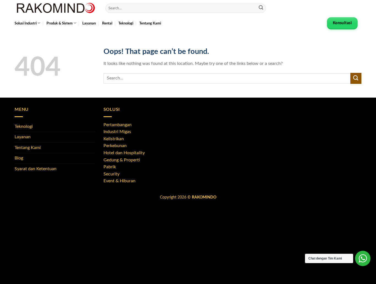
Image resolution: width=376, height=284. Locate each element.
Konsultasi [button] (342, 23)
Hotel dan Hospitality (124, 153)
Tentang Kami (150, 23)
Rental (107, 23)
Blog (19, 158)
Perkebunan (115, 146)
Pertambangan (117, 125)
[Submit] (261, 8)
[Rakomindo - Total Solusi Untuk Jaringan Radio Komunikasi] (56, 8)
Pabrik (109, 167)
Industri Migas (117, 131)
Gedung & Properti (121, 160)
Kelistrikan (113, 139)
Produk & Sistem (60, 23)
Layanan (89, 23)
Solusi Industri (26, 23)
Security (111, 174)
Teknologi (125, 23)
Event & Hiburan (119, 181)
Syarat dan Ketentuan (35, 169)
